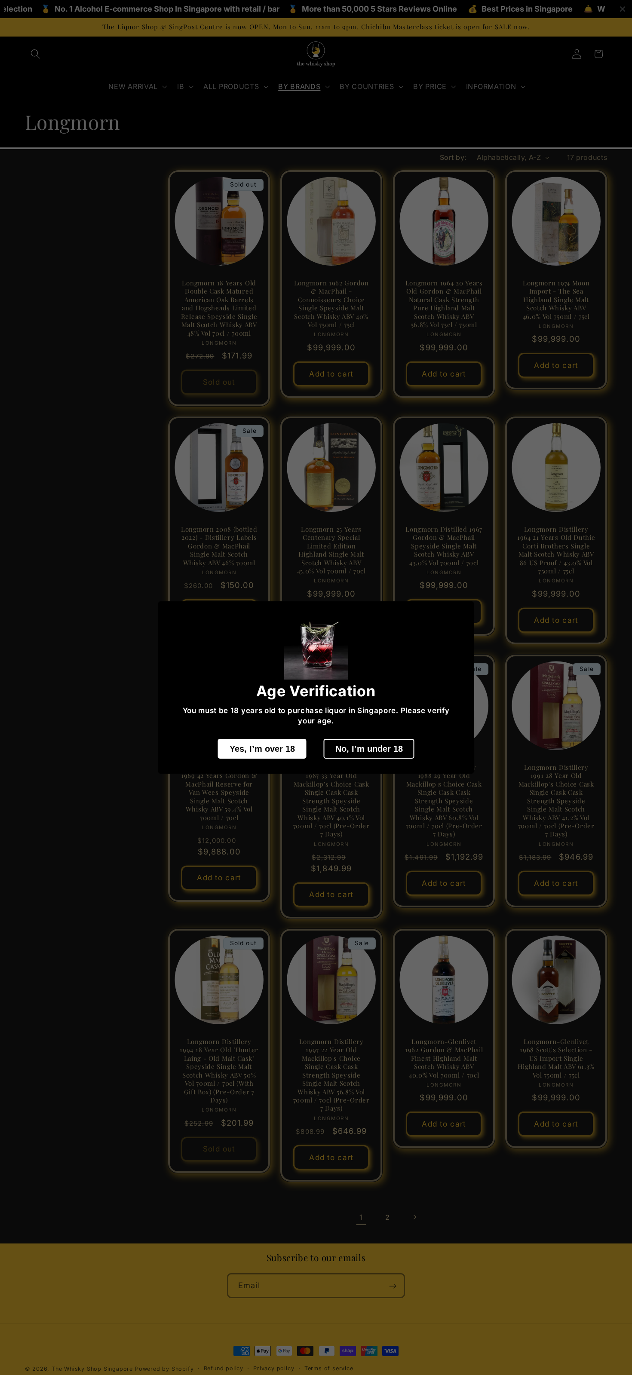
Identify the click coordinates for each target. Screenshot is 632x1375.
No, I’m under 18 (369, 748)
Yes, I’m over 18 (262, 748)
